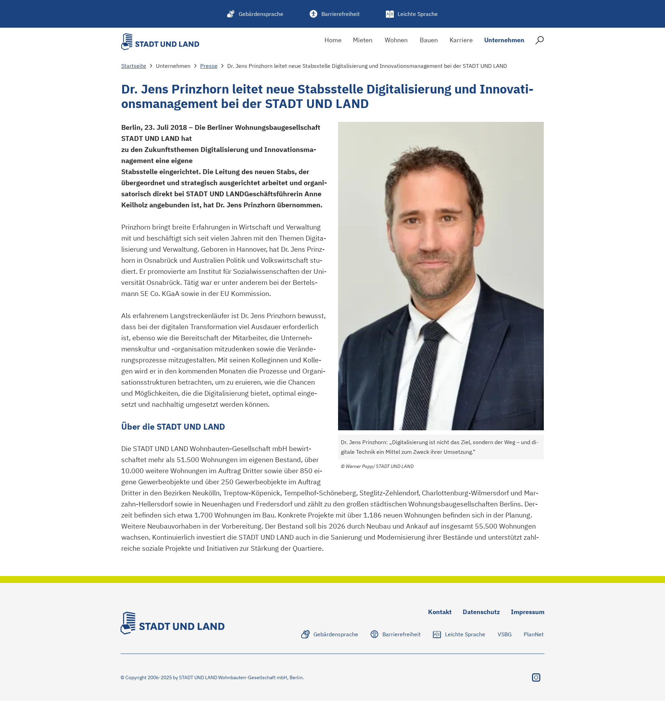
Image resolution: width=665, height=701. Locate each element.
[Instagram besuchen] (536, 677)
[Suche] (539, 41)
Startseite (133, 65)
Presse (209, 65)
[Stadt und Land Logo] (160, 41)
